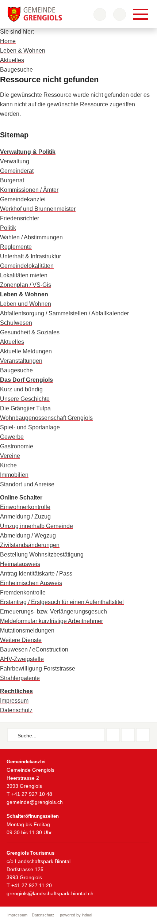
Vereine (10, 456)
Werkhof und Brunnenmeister (38, 209)
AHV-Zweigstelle (22, 659)
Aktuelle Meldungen (26, 351)
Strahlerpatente (20, 678)
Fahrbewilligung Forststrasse (37, 668)
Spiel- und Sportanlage (30, 427)
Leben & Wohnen (22, 51)
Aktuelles (12, 60)
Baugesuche (16, 370)
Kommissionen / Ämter (29, 190)
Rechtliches (16, 691)
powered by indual (76, 915)
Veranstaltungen (21, 361)
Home (8, 41)
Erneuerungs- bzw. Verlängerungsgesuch (53, 611)
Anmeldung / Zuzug (25, 516)
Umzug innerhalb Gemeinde (36, 526)
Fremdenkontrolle (23, 592)
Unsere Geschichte (25, 399)
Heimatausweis (20, 564)
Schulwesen (16, 323)
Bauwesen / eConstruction (34, 649)
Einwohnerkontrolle (25, 507)
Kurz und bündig (21, 389)
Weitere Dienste (21, 640)
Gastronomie (16, 446)
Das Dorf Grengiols (26, 380)
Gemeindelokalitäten (27, 266)
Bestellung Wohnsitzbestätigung (42, 554)
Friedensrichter (19, 218)
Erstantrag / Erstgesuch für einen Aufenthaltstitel (62, 602)
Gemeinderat (17, 171)
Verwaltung (14, 161)
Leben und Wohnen (25, 304)
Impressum (14, 701)
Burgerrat (12, 180)
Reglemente (16, 247)
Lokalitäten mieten (23, 275)
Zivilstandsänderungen (30, 545)
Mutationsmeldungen (27, 630)
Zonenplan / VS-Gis (25, 285)
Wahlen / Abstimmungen (31, 237)
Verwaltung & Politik (27, 152)
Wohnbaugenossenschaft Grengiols (46, 418)
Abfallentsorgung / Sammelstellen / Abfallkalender (64, 313)
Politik (8, 228)
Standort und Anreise (27, 484)
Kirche (8, 465)
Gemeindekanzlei (23, 199)
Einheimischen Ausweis (31, 583)
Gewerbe (12, 437)
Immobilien (14, 475)
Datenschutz (16, 710)
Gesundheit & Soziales (30, 332)
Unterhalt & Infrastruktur (30, 256)
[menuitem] (78, 152)
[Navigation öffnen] (140, 14)
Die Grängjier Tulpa (25, 408)
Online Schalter (21, 497)
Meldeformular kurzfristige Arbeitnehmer (51, 621)
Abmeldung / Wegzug (28, 535)
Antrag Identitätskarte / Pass (36, 573)
